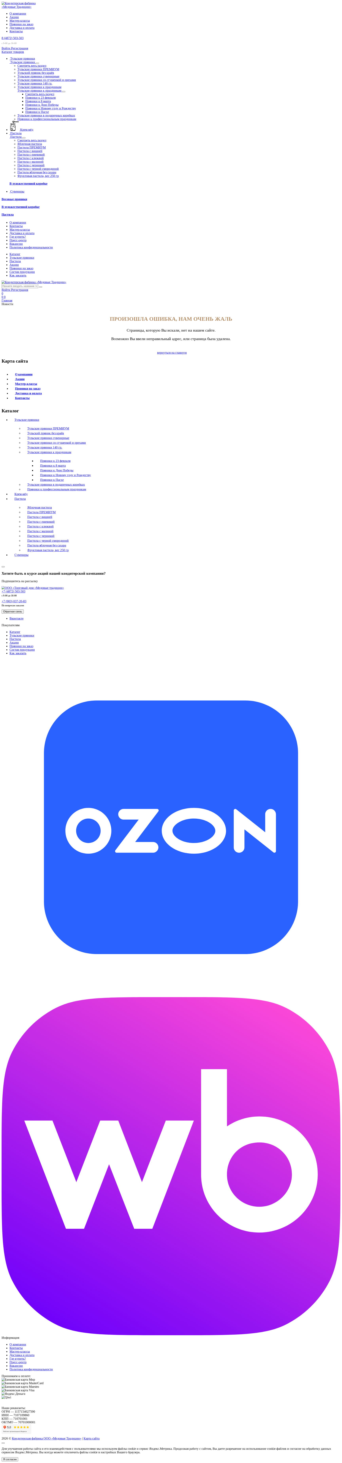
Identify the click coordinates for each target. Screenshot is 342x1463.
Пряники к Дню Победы (56, 470)
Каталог (15, 254)
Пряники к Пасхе (52, 479)
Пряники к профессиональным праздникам (56, 489)
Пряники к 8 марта (53, 465)
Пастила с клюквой (40, 526)
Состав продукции (22, 272)
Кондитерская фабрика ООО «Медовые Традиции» (46, 1438)
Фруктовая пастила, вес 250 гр (48, 550)
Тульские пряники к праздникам (49, 452)
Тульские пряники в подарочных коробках (56, 484)
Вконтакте (17, 618)
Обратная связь (12, 611)
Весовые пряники (14, 199)
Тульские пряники (22, 257)
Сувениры (21, 555)
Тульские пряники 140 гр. (44, 447)
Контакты (16, 31)
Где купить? (18, 236)
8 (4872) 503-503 (13, 38)
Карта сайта (92, 1438)
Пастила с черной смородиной (48, 540)
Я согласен (10, 1459)
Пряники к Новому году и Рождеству (65, 475)
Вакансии (16, 243)
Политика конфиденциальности (31, 247)
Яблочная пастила (39, 507)
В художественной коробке (29, 183)
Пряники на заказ (21, 24)
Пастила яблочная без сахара (46, 545)
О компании (18, 13)
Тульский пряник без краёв (45, 433)
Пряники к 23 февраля (55, 461)
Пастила (8, 214)
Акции (14, 17)
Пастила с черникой (40, 536)
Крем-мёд (21, 494)
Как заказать (18, 275)
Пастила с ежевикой (41, 521)
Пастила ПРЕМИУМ (41, 512)
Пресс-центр (18, 240)
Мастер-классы (20, 20)
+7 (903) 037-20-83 (14, 601)
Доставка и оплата (22, 27)
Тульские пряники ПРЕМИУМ (48, 428)
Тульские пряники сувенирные (48, 438)
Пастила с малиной (40, 531)
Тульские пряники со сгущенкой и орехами (56, 442)
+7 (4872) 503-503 (13, 591)
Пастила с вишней (39, 517)
